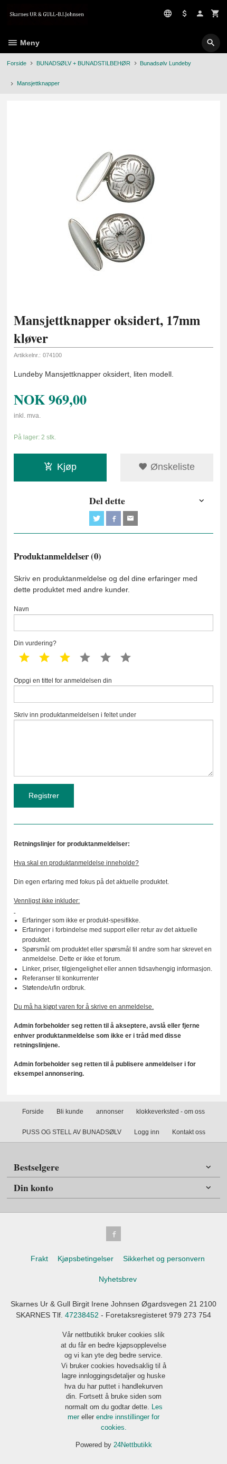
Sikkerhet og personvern (164, 1258)
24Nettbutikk (133, 1445)
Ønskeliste (171, 466)
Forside (16, 63)
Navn (21, 609)
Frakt (39, 1258)
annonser (110, 1111)
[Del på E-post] (130, 518)
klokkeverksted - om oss (170, 1111)
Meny (29, 42)
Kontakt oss (188, 1132)
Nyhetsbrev (118, 1279)
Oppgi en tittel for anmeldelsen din (63, 680)
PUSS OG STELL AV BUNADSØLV (71, 1132)
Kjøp (67, 466)
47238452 (82, 1315)
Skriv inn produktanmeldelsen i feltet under (75, 715)
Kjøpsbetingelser (86, 1258)
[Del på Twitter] (96, 518)
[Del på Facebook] (113, 518)
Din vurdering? (35, 643)
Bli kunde (69, 1111)
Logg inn (146, 1132)
